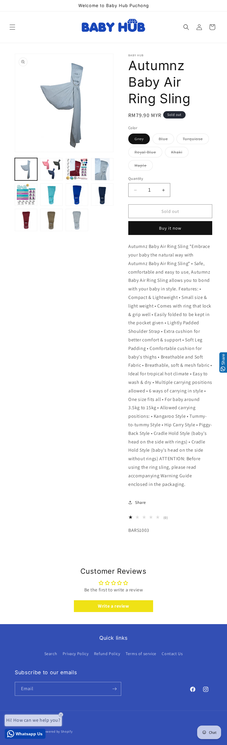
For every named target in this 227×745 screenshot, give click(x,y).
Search (50, 653)
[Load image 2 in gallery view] (51, 169)
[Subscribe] (114, 689)
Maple (143, 166)
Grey (142, 140)
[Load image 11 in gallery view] (77, 220)
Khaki (180, 153)
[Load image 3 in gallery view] (77, 169)
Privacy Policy (75, 653)
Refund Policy (107, 653)
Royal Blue (148, 153)
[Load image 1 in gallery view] (26, 169)
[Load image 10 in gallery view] (51, 220)
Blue (166, 140)
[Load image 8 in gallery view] (102, 194)
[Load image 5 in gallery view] (26, 194)
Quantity (135, 178)
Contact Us (172, 653)
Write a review (113, 606)
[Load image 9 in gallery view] (26, 220)
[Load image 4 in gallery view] (102, 169)
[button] (12, 27)
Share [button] (140, 502)
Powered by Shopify (57, 731)
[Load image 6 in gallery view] (51, 194)
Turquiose (196, 140)
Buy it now (170, 228)
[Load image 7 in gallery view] (77, 194)
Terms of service (141, 653)
